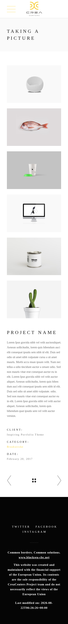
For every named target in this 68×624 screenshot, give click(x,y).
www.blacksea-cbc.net (34, 557)
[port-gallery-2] (34, 256)
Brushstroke (15, 446)
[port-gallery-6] (34, 84)
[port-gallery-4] (34, 170)
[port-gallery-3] (34, 213)
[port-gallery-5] (34, 127)
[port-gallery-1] (34, 299)
